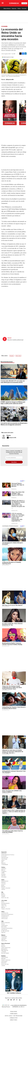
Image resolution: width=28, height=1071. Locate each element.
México (3, 870)
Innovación (4, 929)
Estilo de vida (5, 897)
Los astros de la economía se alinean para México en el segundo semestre (14, 423)
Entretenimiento (5, 903)
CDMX (3, 872)
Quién (2, 879)
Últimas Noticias (7, 8)
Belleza (3, 886)
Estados (3, 874)
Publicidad (13, 1011)
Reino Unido (18, 355)
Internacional (4, 857)
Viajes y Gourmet (5, 888)
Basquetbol (4, 948)
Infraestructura (5, 915)
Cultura (3, 889)
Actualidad (4, 936)
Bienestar (3, 962)
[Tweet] (20, 53)
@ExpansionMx (10, 79)
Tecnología (4, 858)
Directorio (13, 1020)
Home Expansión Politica (7, 854)
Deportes (3, 904)
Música (3, 907)
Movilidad (4, 926)
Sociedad (3, 877)
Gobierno (3, 868)
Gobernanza (4, 925)
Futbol (3, 944)
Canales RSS (14, 1017)
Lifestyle (3, 951)
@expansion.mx (14, 1000)
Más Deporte (4, 950)
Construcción (4, 912)
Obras (3, 860)
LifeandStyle (4, 864)
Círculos (3, 883)
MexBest (3, 956)
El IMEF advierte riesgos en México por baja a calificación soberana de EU (13, 402)
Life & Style (4, 900)
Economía (24, 8)
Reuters (9, 435)
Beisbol (3, 946)
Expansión (4, 852)
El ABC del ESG (5, 930)
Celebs (3, 896)
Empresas (14, 8)
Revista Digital (24, 3)
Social (3, 923)
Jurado (3, 965)
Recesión (12, 355)
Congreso (3, 871)
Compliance (13, 1013)
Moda (2, 885)
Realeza (3, 882)
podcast (9, 337)
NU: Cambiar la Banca (14, 993)
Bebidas (3, 958)
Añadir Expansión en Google (8, 57)
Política (19, 8)
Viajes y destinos (5, 960)
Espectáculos (4, 881)
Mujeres (3, 863)
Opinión (3, 875)
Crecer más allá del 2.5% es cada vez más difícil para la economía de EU (13, 381)
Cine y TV (3, 906)
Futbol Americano (5, 947)
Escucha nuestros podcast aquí (15, 340)
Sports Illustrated (5, 943)
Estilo (2, 901)
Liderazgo (4, 937)
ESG (2, 861)
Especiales (4, 940)
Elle (2, 892)
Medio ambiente (5, 922)
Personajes (4, 961)
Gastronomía (4, 957)
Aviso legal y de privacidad (13, 1015)
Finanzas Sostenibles (6, 928)
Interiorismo (4, 918)
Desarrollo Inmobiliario (7, 914)
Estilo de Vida (5, 964)
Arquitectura (4, 917)
